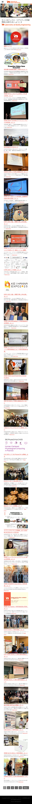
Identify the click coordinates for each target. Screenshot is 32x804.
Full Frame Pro (18, 801)
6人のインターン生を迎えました (13, 481)
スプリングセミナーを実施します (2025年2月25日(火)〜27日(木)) (15, 531)
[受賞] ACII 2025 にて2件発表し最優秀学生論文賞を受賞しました (16, 197)
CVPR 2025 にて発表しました (12, 270)
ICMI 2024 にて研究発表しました (13, 730)
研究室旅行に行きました (11, 147)
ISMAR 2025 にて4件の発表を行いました (16, 172)
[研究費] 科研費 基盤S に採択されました (15, 69)
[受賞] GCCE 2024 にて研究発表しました (16, 753)
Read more (18, 49)
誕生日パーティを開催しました (13, 506)
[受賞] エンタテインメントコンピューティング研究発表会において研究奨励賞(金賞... (16, 349)
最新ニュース (8, 46)
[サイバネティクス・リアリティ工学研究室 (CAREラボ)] (13, 2)
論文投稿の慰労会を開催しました (14, 705)
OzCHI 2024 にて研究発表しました (14, 630)
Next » (26, 788)
